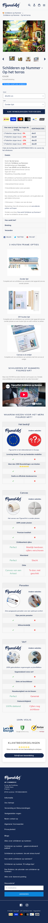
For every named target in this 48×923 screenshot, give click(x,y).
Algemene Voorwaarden (14, 824)
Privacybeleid (9, 829)
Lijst (4, 100)
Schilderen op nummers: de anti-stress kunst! (22, 853)
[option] (12, 59)
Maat (4, 92)
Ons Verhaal (9, 803)
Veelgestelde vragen (12, 813)
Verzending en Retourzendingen (17, 808)
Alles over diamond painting (15, 877)
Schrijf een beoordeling (24, 755)
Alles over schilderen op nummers (17, 841)
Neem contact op (11, 819)
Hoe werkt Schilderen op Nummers (28, 212)
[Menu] (44, 5)
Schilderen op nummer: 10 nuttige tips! (19, 864)
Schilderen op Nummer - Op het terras (17, 15)
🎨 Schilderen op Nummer (11, 13)
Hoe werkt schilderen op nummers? (18, 859)
